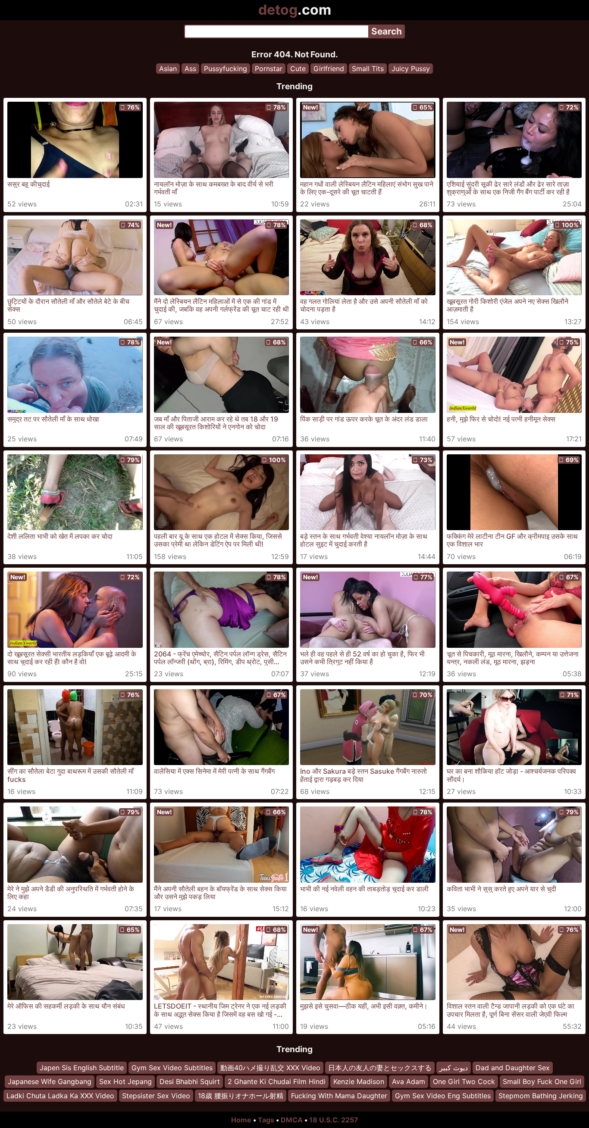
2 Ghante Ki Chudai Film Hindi (277, 1082)
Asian (168, 68)
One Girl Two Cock (464, 1082)
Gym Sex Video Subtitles (172, 1067)
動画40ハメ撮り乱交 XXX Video (270, 1067)
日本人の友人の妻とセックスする (380, 1067)
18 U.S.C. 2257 (333, 1120)
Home (241, 1120)
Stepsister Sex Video (156, 1095)
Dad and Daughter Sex (513, 1067)
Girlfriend (328, 68)
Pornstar (268, 68)
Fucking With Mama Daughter (339, 1095)
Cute (298, 68)
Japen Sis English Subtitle (82, 1067)
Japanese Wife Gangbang (49, 1082)
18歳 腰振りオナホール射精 (240, 1095)
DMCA (292, 1120)
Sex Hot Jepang (125, 1082)
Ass (190, 68)
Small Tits (368, 68)
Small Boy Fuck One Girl (542, 1082)
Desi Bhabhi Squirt (190, 1082)
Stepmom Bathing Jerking (540, 1095)
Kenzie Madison (358, 1082)
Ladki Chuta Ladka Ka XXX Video (60, 1095)
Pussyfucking (225, 68)
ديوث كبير (453, 1067)
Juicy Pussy (411, 68)
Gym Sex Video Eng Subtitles (443, 1095)
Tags (266, 1120)
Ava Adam (408, 1082)
